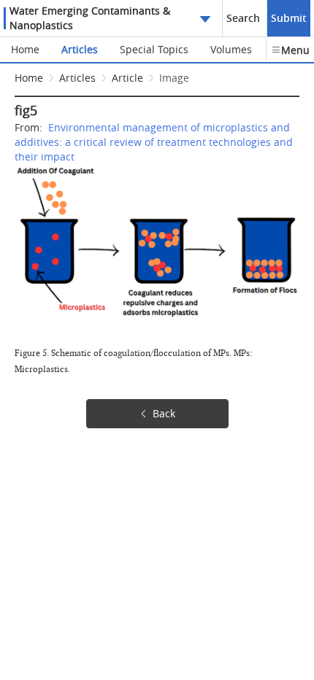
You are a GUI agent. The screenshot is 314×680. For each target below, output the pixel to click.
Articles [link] (77, 78)
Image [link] (174, 78)
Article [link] (127, 78)
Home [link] (29, 78)
